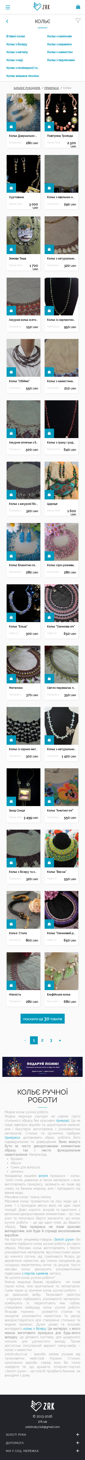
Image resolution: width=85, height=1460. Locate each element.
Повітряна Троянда (60, 136)
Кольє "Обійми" (19, 381)
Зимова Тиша (17, 258)
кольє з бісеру (34, 1328)
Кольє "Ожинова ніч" (61, 626)
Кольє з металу (17, 52)
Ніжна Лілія (53, 142)
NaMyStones (54, 326)
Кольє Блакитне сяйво (23, 565)
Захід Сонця (17, 810)
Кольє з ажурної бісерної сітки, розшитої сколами (23, 504)
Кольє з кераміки (59, 44)
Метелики (16, 688)
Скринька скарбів (16, 388)
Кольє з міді (14, 60)
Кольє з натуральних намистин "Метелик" (61, 749)
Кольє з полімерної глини (23, 68)
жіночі (43, 1176)
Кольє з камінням (59, 36)
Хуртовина (16, 197)
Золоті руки (64, 1239)
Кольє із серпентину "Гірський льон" (61, 320)
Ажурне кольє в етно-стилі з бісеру (23, 320)
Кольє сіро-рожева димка (61, 565)
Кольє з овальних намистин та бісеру (61, 197)
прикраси (12, 1137)
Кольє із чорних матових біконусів (23, 749)
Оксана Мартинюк (16, 940)
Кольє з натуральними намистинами (61, 258)
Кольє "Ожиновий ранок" (61, 933)
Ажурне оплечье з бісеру (23, 442)
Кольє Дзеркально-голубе (23, 136)
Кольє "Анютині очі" (60, 810)
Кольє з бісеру (16, 44)
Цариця (52, 504)
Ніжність (15, 994)
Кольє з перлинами (61, 60)
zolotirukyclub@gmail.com (42, 1427)
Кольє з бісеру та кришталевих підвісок (23, 872)
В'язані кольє (15, 36)
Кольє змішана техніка (22, 76)
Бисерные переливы (16, 142)
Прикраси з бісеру (54, 204)
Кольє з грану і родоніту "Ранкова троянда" (61, 442)
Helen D (13, 633)
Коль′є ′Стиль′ (18, 933)
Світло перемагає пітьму (61, 688)
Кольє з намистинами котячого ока (61, 381)
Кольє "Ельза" (18, 626)
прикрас (62, 1120)
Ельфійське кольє (59, 994)
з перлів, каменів (35, 1273)
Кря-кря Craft (54, 1001)
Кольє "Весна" (56, 872)
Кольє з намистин (60, 52)
